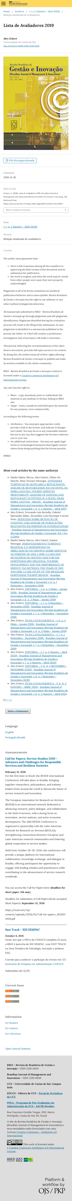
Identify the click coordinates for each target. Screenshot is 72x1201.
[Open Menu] (3, 3)
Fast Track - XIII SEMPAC (22, 929)
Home (6, 11)
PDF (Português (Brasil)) (21, 160)
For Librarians (13, 1033)
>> (10, 699)
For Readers (11, 1022)
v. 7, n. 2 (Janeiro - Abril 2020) (44, 11)
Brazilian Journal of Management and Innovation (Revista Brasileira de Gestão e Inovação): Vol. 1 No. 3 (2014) (39, 533)
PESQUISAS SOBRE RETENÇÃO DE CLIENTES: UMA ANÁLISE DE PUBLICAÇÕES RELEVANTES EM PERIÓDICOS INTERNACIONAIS (39, 523)
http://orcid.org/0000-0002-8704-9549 (21, 46)
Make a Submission (18, 711)
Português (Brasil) (15, 737)
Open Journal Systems (17, 1048)
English (9, 732)
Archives (19, 11)
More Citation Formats (18, 209)
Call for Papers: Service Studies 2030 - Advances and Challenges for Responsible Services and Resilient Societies (33, 762)
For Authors (11, 1028)
